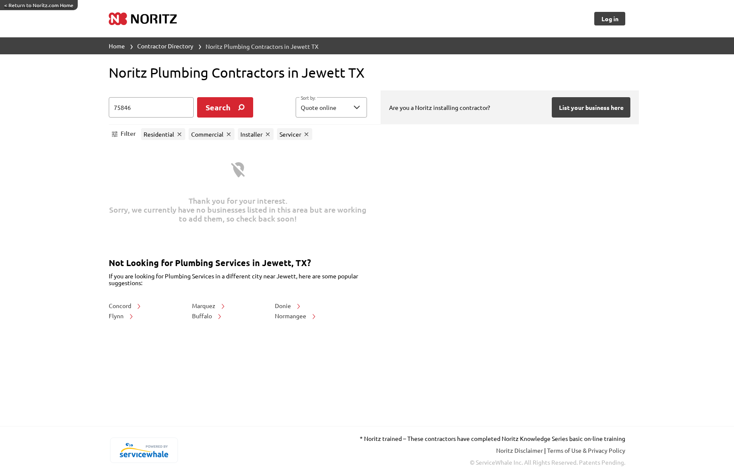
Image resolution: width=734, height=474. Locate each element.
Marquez (204, 305)
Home (117, 46)
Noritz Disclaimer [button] (520, 450)
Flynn (117, 316)
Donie (283, 305)
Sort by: (308, 98)
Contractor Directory (165, 46)
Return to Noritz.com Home (38, 5)
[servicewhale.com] (144, 450)
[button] (331, 107)
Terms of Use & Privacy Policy (586, 450)
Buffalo (202, 316)
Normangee (291, 316)
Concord (121, 305)
